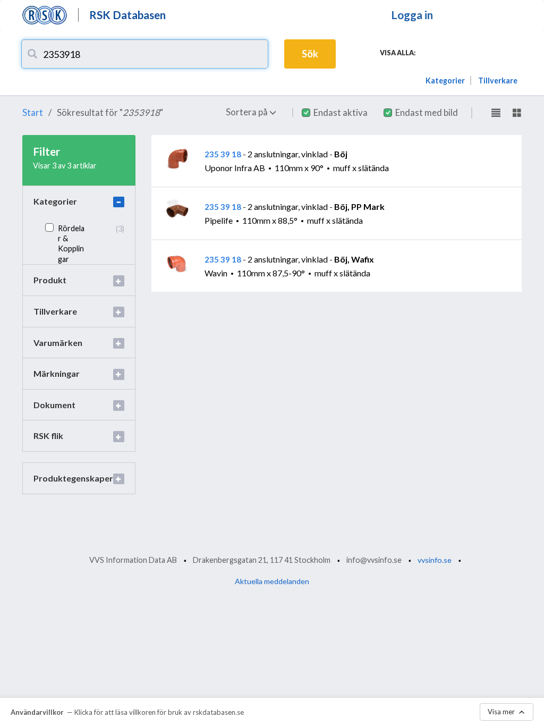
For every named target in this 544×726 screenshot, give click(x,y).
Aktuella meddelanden (272, 581)
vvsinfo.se (435, 559)
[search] (32, 54)
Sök (310, 54)
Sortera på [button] (247, 111)
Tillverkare (497, 80)
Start (32, 112)
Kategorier (445, 80)
